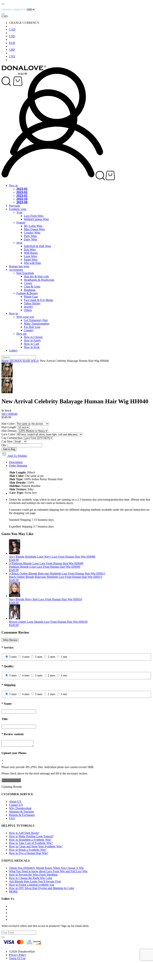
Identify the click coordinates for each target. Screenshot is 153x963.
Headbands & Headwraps (39, 279)
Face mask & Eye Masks (38, 300)
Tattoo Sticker (32, 303)
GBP (12, 49)
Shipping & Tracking (21, 811)
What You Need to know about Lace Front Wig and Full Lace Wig (48, 871)
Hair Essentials (25, 273)
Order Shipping (18, 465)
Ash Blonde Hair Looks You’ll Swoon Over (35, 881)
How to (13, 313)
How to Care (31, 343)
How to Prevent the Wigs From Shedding (33, 874)
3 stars (38, 656)
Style (19, 242)
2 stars (51, 656)
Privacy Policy (17, 954)
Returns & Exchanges (22, 815)
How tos (21, 333)
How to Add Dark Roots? (24, 832)
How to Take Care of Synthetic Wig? (31, 843)
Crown (28, 283)
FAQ (12, 818)
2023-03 (21, 188)
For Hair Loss (32, 326)
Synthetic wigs (17, 209)
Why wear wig (25, 316)
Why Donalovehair (20, 808)
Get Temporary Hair (36, 320)
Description (16, 462)
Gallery (13, 350)
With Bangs (31, 252)
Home (5, 360)
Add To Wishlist (17, 455)
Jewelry (28, 306)
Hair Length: (9, 427)
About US (15, 801)
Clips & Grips (32, 286)
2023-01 (21, 195)
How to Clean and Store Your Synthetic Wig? (36, 846)
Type (19, 212)
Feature (20, 222)
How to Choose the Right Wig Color (30, 878)
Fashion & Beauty (27, 293)
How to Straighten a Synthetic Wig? (30, 839)
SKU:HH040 (9, 413)
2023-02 (21, 192)
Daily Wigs (30, 239)
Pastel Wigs (31, 259)
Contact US (16, 804)
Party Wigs (30, 236)
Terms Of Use (17, 958)
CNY (12, 56)
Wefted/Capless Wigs (36, 219)
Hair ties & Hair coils (36, 276)
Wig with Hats (32, 263)
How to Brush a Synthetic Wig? (27, 849)
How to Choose (33, 337)
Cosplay (29, 330)
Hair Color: (8, 423)
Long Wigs (30, 256)
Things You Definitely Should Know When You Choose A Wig (46, 867)
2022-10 (21, 199)
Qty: (4, 445)
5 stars (13, 656)
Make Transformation (36, 323)
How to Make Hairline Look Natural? (31, 836)
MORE (13, 891)
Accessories (16, 269)
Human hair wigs (19, 266)
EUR (12, 43)
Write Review (10, 640)
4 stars (25, 656)
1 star (64, 656)
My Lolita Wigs (33, 225)
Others (28, 310)
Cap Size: (7, 441)
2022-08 (21, 202)
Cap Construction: (12, 437)
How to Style (32, 347)
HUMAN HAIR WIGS (24, 360)
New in (13, 185)
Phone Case (31, 296)
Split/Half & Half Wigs (37, 246)
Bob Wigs (30, 249)
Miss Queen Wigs (34, 229)
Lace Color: (8, 434)
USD (12, 36)
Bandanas (29, 289)
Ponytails (14, 205)
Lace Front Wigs (33, 215)
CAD (12, 29)
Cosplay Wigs (32, 232)
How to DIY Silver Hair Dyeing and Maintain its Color (41, 888)
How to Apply (32, 340)
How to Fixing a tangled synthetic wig (31, 884)
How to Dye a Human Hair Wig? (28, 853)
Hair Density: (9, 430)
